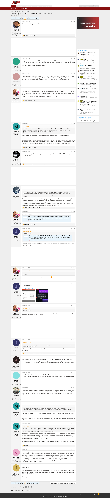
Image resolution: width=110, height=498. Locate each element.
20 (22, 18)
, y (30, 147)
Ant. (13, 18)
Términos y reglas (78, 494)
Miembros (29, 6)
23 (29, 18)
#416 (74, 387)
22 (27, 18)
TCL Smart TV (83, 99)
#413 (74, 339)
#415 (74, 372)
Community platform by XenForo (55, 496)
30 (33, 18)
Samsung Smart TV (84, 57)
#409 (74, 228)
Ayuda (95, 494)
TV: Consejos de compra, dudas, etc (87, 68)
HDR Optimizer (86, 65)
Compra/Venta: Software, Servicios (87, 107)
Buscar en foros (23, 8)
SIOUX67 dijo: (26, 126)
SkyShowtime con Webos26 (87, 70)
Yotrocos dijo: (26, 426)
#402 (74, 58)
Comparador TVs (45, 6)
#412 (74, 305)
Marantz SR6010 (86, 77)
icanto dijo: (25, 406)
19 (20, 18)
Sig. (37, 18)
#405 (74, 123)
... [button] (18, 18)
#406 (74, 151)
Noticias (37, 6)
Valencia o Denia (17, 36)
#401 (74, 21)
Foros (13, 6)
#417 (74, 403)
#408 (74, 211)
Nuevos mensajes (15, 8)
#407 (74, 187)
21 (25, 18)
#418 (74, 423)
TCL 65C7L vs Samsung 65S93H (88, 83)
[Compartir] (71, 21)
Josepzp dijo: (26, 270)
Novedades (20, 6)
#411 (74, 283)
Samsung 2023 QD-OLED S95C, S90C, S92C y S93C (88, 53)
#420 (74, 465)
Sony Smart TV (83, 113)
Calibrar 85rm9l (84, 96)
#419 (74, 449)
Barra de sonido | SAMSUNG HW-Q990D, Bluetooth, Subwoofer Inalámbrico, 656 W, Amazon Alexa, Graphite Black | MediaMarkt (61, 216)
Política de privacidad (88, 494)
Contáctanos (70, 494)
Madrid (19, 164)
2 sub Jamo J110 (86, 59)
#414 (74, 357)
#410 (74, 267)
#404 (74, 89)
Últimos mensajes (83, 50)
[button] (24, 6)
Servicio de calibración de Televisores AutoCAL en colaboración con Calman (88, 102)
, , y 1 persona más (37, 164)
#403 (74, 73)
